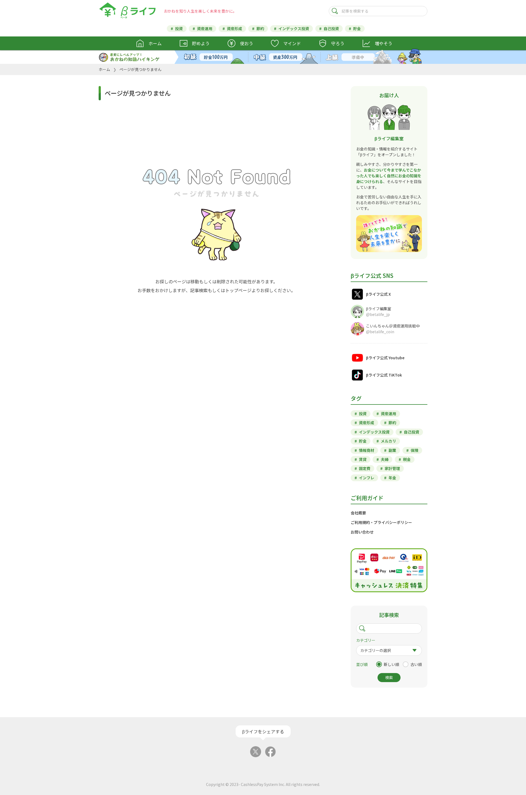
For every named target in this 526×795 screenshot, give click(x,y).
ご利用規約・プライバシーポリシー (381, 522)
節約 (260, 28)
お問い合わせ (362, 532)
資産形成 (234, 28)
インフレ (366, 477)
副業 (392, 450)
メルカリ (388, 441)
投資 (179, 28)
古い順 (416, 664)
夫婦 (384, 459)
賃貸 (363, 459)
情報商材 (366, 450)
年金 (392, 477)
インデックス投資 (293, 28)
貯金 (357, 28)
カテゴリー (365, 640)
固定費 (364, 468)
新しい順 (391, 664)
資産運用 (204, 28)
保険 (414, 450)
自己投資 (331, 28)
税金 (407, 459)
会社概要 (358, 512)
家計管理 (392, 468)
